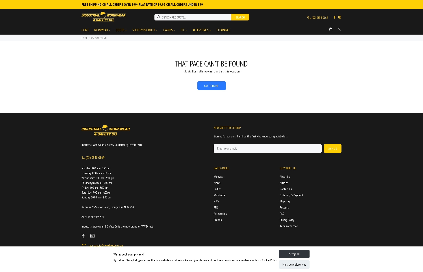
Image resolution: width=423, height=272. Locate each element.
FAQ (282, 214)
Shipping (285, 201)
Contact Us (286, 189)
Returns (284, 207)
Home (84, 38)
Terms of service (289, 226)
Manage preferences (294, 264)
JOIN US (332, 149)
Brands (218, 220)
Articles (284, 183)
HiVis (216, 201)
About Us (285, 177)
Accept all (294, 254)
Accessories (220, 214)
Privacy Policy (287, 220)
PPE (216, 207)
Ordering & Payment (291, 195)
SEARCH (240, 17)
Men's (217, 183)
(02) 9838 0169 (319, 18)
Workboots (219, 195)
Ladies (217, 189)
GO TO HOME (211, 86)
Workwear (219, 177)
